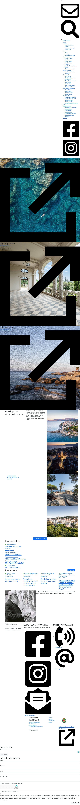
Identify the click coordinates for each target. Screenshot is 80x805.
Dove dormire (68, 110)
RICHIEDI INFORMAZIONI (13, 477)
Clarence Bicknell (69, 92)
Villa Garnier (68, 83)
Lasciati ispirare (66, 40)
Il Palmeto (67, 64)
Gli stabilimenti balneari (70, 113)
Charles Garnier (68, 94)
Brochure (67, 116)
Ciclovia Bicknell (68, 101)
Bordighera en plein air (70, 98)
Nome (1, 760)
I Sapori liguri (68, 49)
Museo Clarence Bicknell (70, 80)
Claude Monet (68, 89)
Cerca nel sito (4, 754)
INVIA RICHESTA (75, 803)
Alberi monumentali (69, 69)
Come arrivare (68, 109)
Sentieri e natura (67, 70)
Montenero (67, 73)
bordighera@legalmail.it (37, 726)
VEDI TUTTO (71, 570)
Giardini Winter (68, 63)
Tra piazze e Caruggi (69, 48)
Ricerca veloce (3, 749)
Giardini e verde (66, 57)
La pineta (67, 67)
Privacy (50, 717)
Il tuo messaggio (4, 776)
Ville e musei (66, 74)
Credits (50, 722)
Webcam (65, 118)
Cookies (50, 719)
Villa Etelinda (68, 82)
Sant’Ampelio (68, 79)
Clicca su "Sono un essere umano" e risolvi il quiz (11, 783)
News (64, 104)
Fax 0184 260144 (33, 725)
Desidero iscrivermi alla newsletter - (13, 791)
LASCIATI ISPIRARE (11, 476)
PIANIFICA (9, 479)
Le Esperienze (66, 95)
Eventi (64, 42)
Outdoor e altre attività (70, 97)
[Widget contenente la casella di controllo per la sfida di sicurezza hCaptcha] (9, 787)
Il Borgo (64, 43)
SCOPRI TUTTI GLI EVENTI (40, 538)
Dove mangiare (68, 112)
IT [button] (61, 0)
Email (1, 771)
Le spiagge (67, 54)
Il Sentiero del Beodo (70, 71)
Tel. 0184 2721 (32, 723)
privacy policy (21, 791)
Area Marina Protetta (70, 55)
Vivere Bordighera (67, 106)
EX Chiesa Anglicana (69, 86)
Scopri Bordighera (69, 45)
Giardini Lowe (68, 60)
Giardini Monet (68, 61)
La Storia (67, 46)
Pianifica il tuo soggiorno (71, 107)
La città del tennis (69, 100)
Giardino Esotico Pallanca (71, 66)
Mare (64, 51)
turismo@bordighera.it (34, 722)
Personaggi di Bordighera (69, 88)
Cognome (2, 765)
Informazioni (52, 720)
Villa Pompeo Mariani (70, 85)
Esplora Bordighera (69, 115)
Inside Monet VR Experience (71, 103)
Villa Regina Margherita (70, 77)
